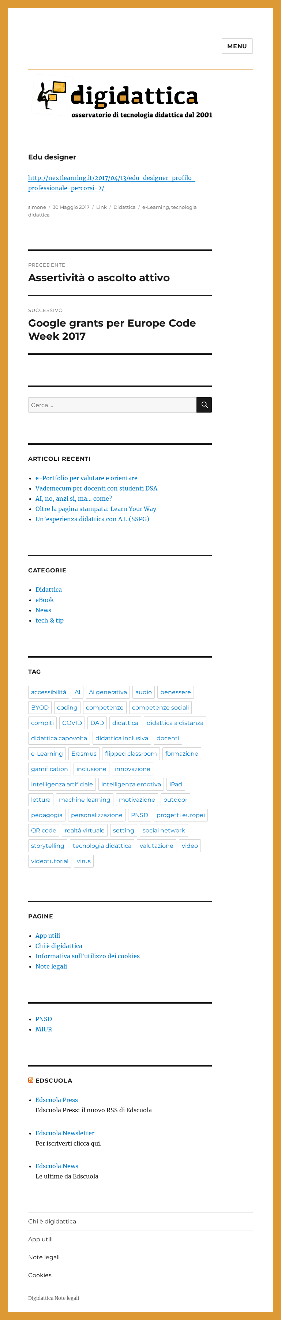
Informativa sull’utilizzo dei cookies (87, 956)
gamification (49, 769)
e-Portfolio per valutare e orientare (86, 478)
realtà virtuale (85, 830)
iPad (175, 784)
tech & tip (49, 620)
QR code (43, 830)
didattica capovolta (59, 738)
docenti (168, 738)
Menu (237, 46)
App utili (47, 935)
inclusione (91, 769)
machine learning (84, 799)
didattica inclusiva (121, 738)
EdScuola (53, 1080)
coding (67, 707)
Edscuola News (56, 1166)
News (43, 610)
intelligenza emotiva (131, 784)
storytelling (47, 845)
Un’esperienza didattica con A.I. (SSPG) (92, 519)
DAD (97, 722)
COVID (72, 722)
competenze (105, 707)
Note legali (51, 966)
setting (123, 830)
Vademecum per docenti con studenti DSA (96, 488)
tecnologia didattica (102, 845)
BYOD (40, 707)
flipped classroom (131, 753)
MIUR (43, 1029)
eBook (44, 599)
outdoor (175, 799)
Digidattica (40, 1298)
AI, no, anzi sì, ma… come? (73, 498)
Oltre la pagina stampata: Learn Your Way (95, 508)
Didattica (124, 207)
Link (101, 207)
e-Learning (155, 207)
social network (164, 830)
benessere (175, 692)
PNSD (139, 815)
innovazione (132, 769)
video (190, 845)
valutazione (156, 845)
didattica (125, 722)
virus (84, 861)
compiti (42, 722)
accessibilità (48, 692)
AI (77, 692)
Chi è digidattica (58, 945)
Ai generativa (108, 692)
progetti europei (181, 815)
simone (37, 207)
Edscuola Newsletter (64, 1133)
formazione (181, 753)
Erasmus (84, 753)
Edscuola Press (56, 1099)
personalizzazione (97, 815)
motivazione (137, 799)
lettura (40, 799)
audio (143, 692)
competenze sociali (160, 707)
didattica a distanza (175, 722)
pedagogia (47, 815)
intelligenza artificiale (62, 784)
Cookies (40, 1275)
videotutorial (49, 861)
